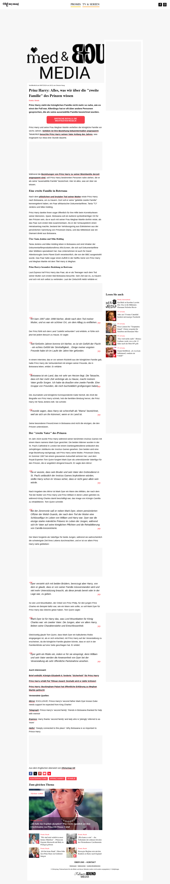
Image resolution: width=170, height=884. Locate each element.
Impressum (73, 866)
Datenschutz (82, 866)
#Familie (71, 779)
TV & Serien (90, 4)
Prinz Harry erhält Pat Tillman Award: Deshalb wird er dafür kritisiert (62, 681)
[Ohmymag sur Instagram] (165, 4)
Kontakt (91, 862)
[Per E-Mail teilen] (44, 773)
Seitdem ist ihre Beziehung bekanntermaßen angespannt (70, 131)
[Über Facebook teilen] (30, 773)
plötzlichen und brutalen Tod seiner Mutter (60, 197)
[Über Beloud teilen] (49, 773)
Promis (76, 4)
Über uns (79, 862)
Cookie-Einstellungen (93, 866)
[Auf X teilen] (35, 773)
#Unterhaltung (38, 779)
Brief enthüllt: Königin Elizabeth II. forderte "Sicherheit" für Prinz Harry (64, 675)
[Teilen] (40, 773)
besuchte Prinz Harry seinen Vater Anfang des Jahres (66, 134)
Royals (37, 100)
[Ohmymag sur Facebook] (160, 4)
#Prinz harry (57, 779)
